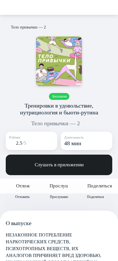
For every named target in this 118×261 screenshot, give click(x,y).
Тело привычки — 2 (55, 123)
